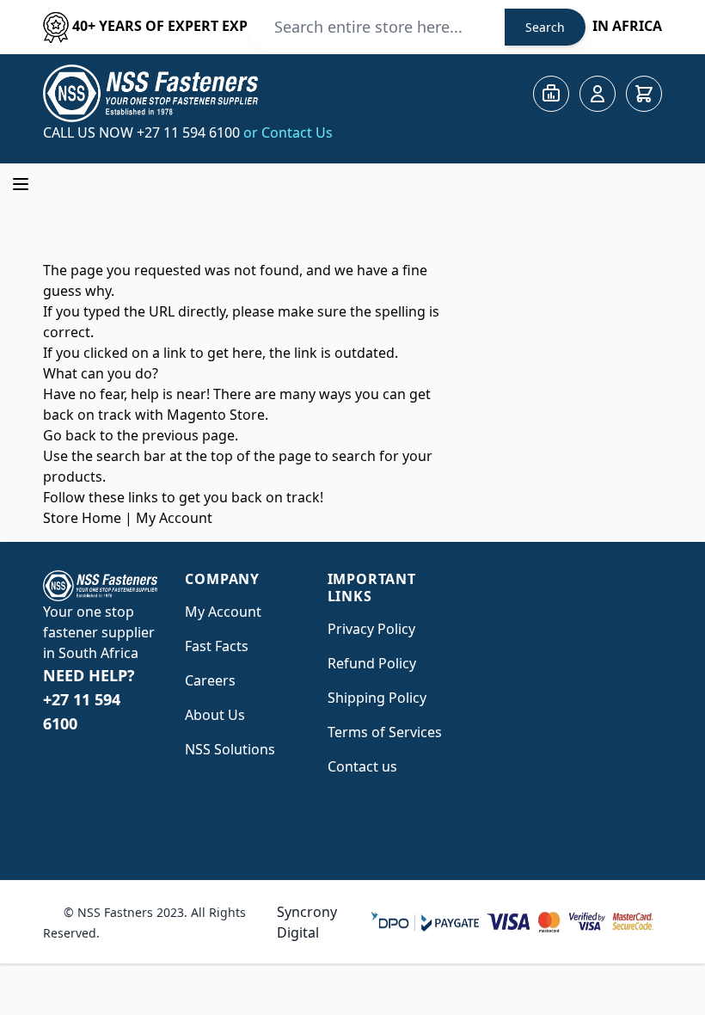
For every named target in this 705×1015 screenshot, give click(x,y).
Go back (69, 435)
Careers (210, 680)
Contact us (362, 766)
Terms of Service (381, 732)
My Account (174, 517)
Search (545, 27)
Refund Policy (372, 663)
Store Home (82, 517)
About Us (215, 714)
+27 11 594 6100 (190, 132)
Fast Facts (216, 646)
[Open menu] (20, 184)
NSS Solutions (230, 749)
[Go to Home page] (150, 93)
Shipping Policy (377, 697)
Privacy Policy (371, 628)
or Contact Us (288, 132)
